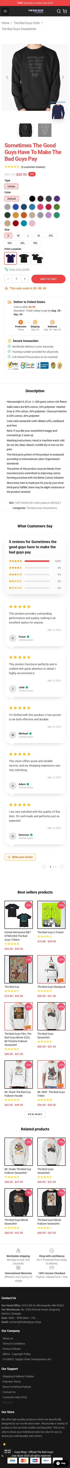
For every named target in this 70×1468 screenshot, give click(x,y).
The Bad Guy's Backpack (51, 986)
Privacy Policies (12, 1348)
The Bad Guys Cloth (27, 23)
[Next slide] (63, 77)
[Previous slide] (7, 77)
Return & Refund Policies (17, 1386)
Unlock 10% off (7, 1451)
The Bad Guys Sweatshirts (18, 29)
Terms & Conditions (14, 1343)
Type (7, 180)
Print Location (12, 248)
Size (7, 229)
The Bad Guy (11, 986)
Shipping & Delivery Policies (18, 1376)
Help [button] (63, 1463)
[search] (59, 11)
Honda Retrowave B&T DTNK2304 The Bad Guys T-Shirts (17, 936)
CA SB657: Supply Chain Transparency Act (27, 1359)
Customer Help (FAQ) (15, 1397)
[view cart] (65, 11)
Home (5, 23)
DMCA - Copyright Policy (17, 1354)
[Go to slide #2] (45, 130)
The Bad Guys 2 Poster (50, 932)
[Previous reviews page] (44, 867)
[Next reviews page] (62, 867)
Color (7, 192)
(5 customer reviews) (33, 167)
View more (35, 1114)
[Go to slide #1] (25, 130)
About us (8, 1338)
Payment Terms (12, 1381)
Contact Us (9, 1392)
